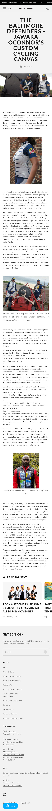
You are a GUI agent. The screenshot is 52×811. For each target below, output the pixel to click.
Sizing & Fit (7, 685)
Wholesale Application (12, 701)
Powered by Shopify (22, 803)
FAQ (5, 667)
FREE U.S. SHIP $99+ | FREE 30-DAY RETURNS (17, 2)
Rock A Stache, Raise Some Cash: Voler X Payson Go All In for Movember (22, 608)
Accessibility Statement (13, 718)
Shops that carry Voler (12, 785)
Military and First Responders (10, 695)
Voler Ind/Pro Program (12, 689)
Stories (6, 780)
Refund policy (8, 709)
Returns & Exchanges (12, 680)
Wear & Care (8, 672)
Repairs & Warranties (12, 676)
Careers (6, 705)
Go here (12, 731)
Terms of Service (10, 714)
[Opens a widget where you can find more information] (10, 806)
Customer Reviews (11, 783)
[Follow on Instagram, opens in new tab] (5, 794)
